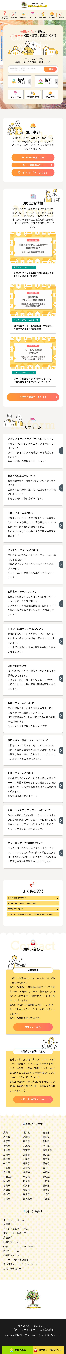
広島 (5, 1132)
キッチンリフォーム (13, 1220)
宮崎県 (6, 1199)
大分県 (46, 1194)
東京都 (26, 1150)
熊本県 (26, 1194)
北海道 (26, 1132)
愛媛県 (46, 1185)
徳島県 (6, 1185)
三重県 (6, 1168)
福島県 (26, 1141)
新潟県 (6, 1154)
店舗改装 (7, 1237)
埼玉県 (46, 1146)
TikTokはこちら (36, 165)
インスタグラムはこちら (35, 172)
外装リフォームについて (24, 267)
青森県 (46, 1132)
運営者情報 (23, 1326)
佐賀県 (46, 1190)
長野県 (46, 1159)
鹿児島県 (27, 1199)
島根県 (46, 1177)
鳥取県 (26, 1177)
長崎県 (6, 1194)
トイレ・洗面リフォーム (16, 1229)
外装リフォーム (11, 1255)
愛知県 (46, 1163)
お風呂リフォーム (12, 1224)
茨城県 (46, 1141)
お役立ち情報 (47, 1329)
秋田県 (46, 1137)
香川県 (26, 1185)
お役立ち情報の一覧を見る (33, 397)
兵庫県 (26, 1172)
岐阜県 (6, 1163)
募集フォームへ (33, 1027)
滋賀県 (26, 1168)
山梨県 (26, 1159)
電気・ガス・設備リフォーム (18, 1233)
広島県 (26, 1181)
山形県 (6, 1141)
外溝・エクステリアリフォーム (19, 1246)
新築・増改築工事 (12, 1268)
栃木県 (6, 1146)
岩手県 (6, 1137)
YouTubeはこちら (35, 157)
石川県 (46, 1154)
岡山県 (6, 1181)
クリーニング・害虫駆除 (15, 1259)
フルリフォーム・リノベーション (20, 1264)
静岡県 (26, 1163)
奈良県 (46, 1172)
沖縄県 (46, 1199)
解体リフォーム (11, 1242)
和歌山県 (7, 1177)
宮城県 (26, 1137)
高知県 (6, 1190)
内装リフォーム (11, 1251)
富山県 (26, 1154)
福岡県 (26, 1190)
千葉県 (6, 1150)
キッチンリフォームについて (26, 320)
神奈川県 (47, 1150)
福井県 (6, 1159)
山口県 (46, 1181)
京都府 (46, 1168)
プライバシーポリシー (23, 1329)
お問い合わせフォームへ (33, 1099)
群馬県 (26, 1146)
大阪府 (6, 1172)
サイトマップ (41, 1326)
